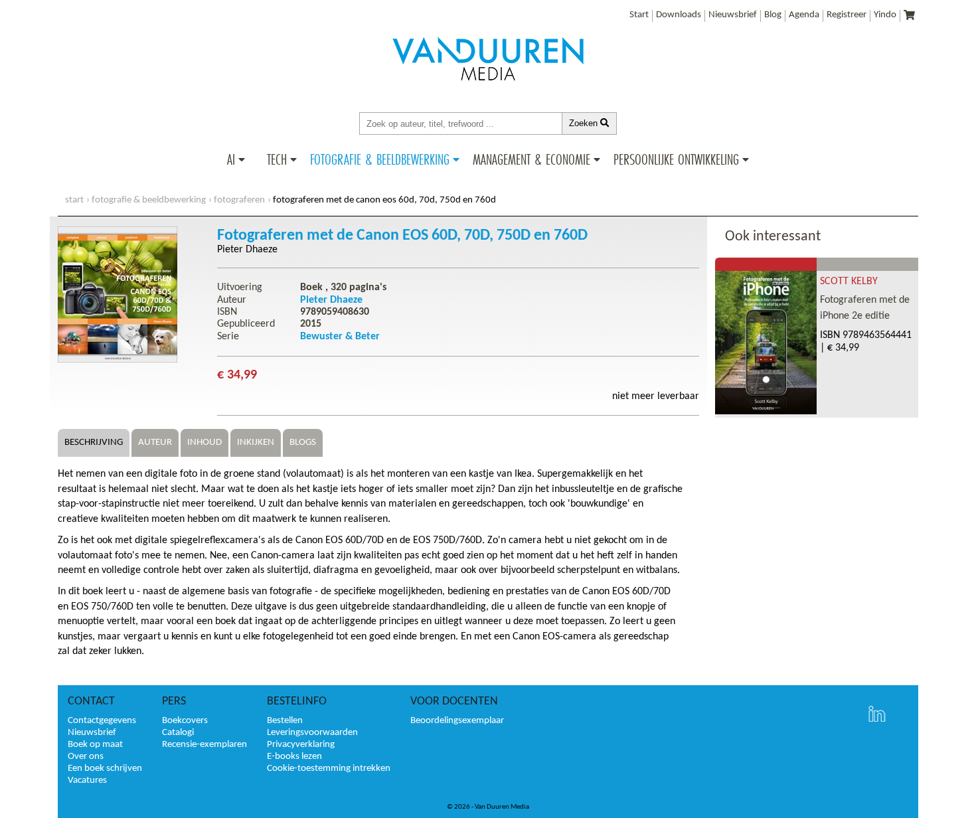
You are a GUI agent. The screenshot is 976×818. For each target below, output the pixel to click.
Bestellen (285, 721)
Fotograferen (239, 200)
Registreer (846, 15)
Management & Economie (531, 159)
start (74, 200)
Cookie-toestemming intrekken (328, 769)
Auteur (155, 443)
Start (639, 15)
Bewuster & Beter (340, 336)
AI (231, 159)
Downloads (678, 15)
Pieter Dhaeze (247, 249)
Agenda (804, 15)
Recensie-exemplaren (204, 745)
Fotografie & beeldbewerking (379, 159)
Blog (772, 15)
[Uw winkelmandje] (909, 16)
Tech (277, 159)
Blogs (302, 443)
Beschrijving (93, 443)
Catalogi (178, 733)
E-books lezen (294, 757)
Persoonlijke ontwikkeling (676, 159)
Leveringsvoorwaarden (312, 733)
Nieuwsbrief (732, 15)
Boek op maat (95, 745)
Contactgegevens (102, 721)
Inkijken (255, 443)
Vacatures (87, 780)
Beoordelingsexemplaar (457, 721)
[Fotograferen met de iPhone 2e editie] (766, 411)
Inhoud (204, 443)
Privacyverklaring (301, 745)
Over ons (86, 757)
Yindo (885, 15)
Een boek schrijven (105, 769)
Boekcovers (185, 721)
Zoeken (584, 123)
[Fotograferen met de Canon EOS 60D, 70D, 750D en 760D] (117, 360)
